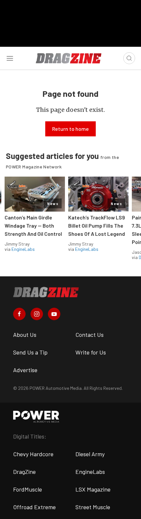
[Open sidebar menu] (10, 58)
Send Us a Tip (30, 352)
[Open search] (129, 58)
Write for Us (90, 352)
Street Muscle (92, 506)
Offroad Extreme (34, 506)
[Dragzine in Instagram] (36, 314)
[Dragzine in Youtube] (54, 314)
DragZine (24, 471)
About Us (24, 334)
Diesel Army (90, 454)
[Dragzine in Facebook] (19, 314)
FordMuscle (27, 489)
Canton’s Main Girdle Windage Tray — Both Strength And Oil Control (33, 225)
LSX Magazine (93, 489)
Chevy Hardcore (33, 454)
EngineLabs (23, 249)
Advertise (25, 369)
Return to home (70, 129)
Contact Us (89, 334)
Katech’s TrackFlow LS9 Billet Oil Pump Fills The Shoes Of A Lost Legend (96, 225)
